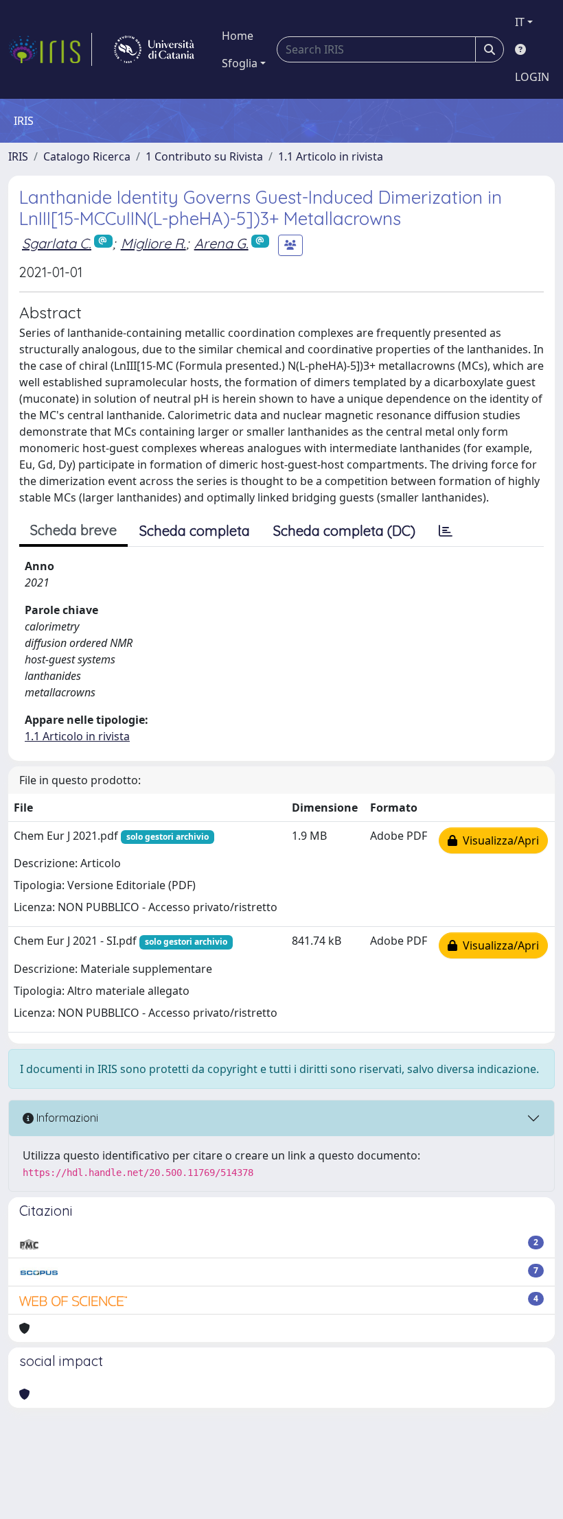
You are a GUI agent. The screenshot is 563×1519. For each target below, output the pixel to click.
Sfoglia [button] (239, 63)
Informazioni (66, 1117)
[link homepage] (50, 49)
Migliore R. (153, 243)
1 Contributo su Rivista (204, 156)
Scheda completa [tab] (194, 530)
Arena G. (221, 243)
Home (237, 35)
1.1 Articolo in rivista (330, 156)
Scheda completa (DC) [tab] (344, 530)
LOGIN (532, 76)
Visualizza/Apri (498, 840)
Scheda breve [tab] (73, 530)
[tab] (445, 531)
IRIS (18, 156)
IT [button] (520, 22)
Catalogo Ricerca (86, 156)
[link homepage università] (154, 49)
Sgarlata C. (56, 243)
